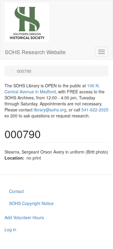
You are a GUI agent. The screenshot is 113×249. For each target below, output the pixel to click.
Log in (10, 229)
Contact (16, 191)
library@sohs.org (50, 110)
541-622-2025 (94, 110)
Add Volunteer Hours (24, 217)
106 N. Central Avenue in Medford (52, 88)
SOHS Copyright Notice (31, 203)
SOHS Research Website (35, 52)
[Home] (27, 22)
